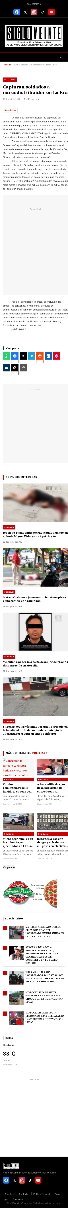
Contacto (23, 1194)
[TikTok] (43, 12)
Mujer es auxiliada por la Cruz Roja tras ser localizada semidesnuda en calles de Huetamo (44, 931)
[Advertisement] (34, 248)
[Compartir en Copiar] (23, 367)
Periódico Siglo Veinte (22, 1203)
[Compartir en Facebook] (14, 356)
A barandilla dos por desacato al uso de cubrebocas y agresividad (51, 789)
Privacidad (18, 1199)
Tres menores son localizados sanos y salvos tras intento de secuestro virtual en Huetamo (44, 976)
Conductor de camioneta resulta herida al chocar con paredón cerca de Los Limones (18, 791)
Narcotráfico (10, 110)
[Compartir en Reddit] (40, 356)
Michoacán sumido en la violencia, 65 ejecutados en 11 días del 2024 (18, 844)
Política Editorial (41, 1194)
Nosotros (9, 1194)
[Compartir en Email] (6, 367)
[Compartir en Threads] (14, 367)
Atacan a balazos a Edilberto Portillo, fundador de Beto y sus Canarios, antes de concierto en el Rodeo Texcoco (41, 955)
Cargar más (9, 867)
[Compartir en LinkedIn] (48, 356)
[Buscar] (61, 57)
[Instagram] (34, 12)
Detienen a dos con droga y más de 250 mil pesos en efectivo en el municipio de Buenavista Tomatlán (51, 846)
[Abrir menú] (7, 56)
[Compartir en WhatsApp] (6, 356)
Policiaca (10, 79)
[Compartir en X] (23, 356)
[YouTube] (51, 12)
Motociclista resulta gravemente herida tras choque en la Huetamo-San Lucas (44, 997)
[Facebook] (16, 12)
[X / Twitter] (25, 12)
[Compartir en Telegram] (31, 356)
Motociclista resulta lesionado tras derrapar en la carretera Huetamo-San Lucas (45, 1017)
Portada (7, 64)
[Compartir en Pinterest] (56, 356)
